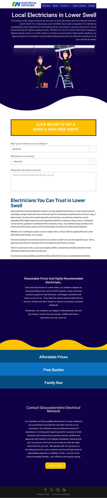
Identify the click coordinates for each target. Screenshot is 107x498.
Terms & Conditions (61, 494)
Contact (91, 5)
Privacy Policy (43, 494)
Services (64, 5)
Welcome (46, 5)
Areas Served (55, 466)
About (55, 5)
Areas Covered (79, 5)
